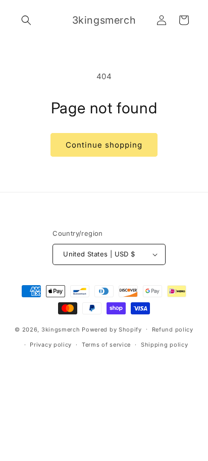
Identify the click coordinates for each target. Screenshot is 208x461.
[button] (26, 20)
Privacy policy (51, 344)
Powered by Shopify (112, 329)
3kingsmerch (60, 329)
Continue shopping (104, 145)
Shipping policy (164, 344)
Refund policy (172, 329)
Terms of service (106, 344)
